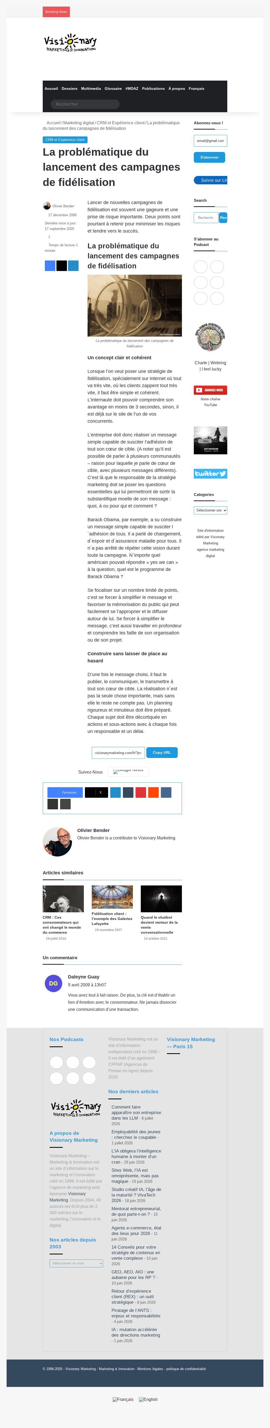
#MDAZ (132, 88)
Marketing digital (78, 123)
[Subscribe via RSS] (217, 298)
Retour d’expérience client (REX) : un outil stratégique (133, 1297)
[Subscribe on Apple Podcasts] (201, 266)
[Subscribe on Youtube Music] (201, 298)
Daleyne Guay (83, 976)
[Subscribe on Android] (201, 282)
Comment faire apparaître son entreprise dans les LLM (136, 1113)
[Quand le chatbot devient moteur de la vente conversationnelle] (161, 898)
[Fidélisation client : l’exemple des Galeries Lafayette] (112, 897)
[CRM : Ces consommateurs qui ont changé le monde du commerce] (63, 898)
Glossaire (113, 88)
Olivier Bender (63, 206)
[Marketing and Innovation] (71, 42)
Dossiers (70, 88)
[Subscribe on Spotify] (217, 266)
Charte (201, 363)
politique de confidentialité (186, 1369)
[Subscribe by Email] (217, 282)
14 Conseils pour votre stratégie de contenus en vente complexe (136, 1253)
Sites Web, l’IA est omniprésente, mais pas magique (135, 1176)
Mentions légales (150, 1369)
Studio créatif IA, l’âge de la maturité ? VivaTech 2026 (136, 1195)
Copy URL (162, 752)
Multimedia (91, 88)
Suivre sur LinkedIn (220, 180)
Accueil (51, 88)
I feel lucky (211, 369)
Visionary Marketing (80, 1369)
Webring (218, 363)
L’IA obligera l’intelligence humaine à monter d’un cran (136, 1157)
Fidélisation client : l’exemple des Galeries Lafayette (112, 919)
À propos (176, 88)
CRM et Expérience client (120, 123)
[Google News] (128, 772)
